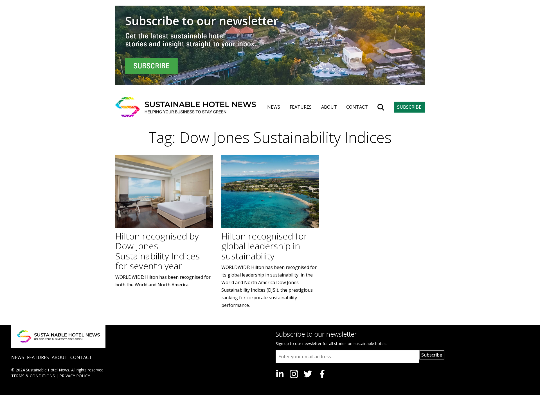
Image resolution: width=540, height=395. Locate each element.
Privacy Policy (74, 375)
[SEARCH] (380, 107)
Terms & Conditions (33, 375)
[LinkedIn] (280, 374)
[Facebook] (322, 374)
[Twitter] (308, 374)
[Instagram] (294, 374)
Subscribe (431, 355)
